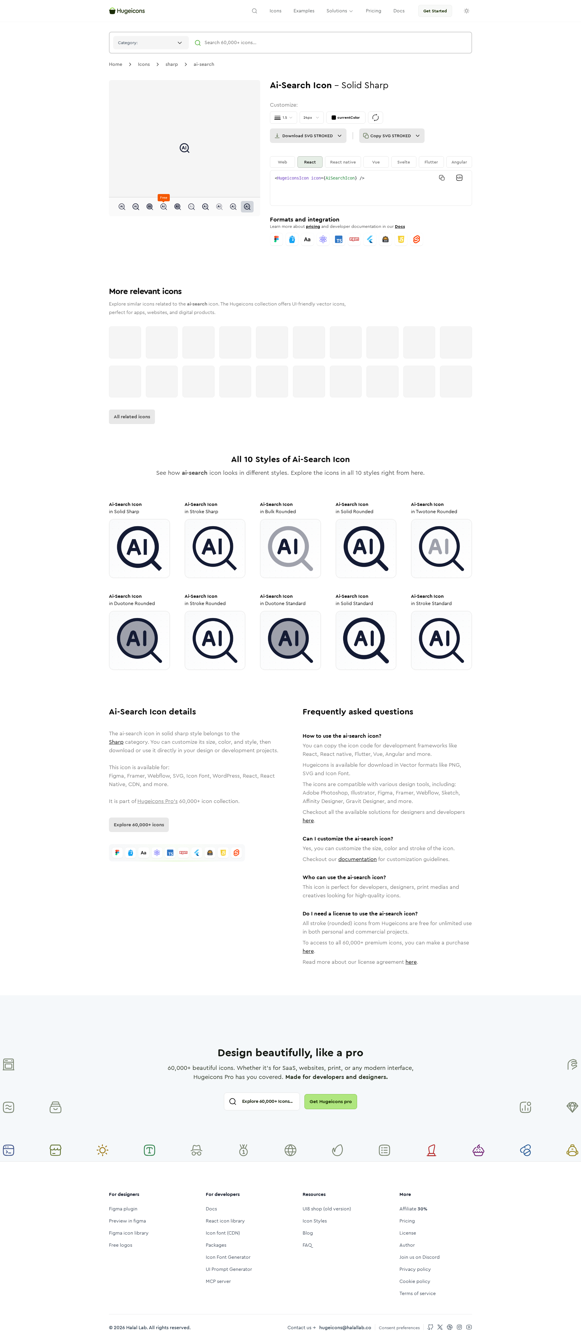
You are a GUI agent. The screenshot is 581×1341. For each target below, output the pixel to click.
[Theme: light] (466, 10)
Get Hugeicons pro (331, 1101)
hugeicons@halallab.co (345, 1327)
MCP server (218, 1281)
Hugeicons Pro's (157, 801)
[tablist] (371, 162)
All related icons (132, 416)
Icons (144, 64)
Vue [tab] (376, 162)
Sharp (116, 742)
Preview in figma (127, 1220)
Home (115, 64)
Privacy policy (415, 1269)
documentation (357, 859)
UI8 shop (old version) (327, 1208)
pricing (313, 226)
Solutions (337, 10)
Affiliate (413, 1208)
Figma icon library (129, 1232)
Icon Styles (315, 1220)
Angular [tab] (459, 162)
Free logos (120, 1245)
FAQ (307, 1245)
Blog (308, 1232)
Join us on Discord (419, 1257)
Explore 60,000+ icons (139, 824)
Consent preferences (399, 1328)
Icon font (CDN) (223, 1232)
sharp (172, 64)
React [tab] (310, 162)
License (407, 1232)
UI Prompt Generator (229, 1269)
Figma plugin (123, 1208)
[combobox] (151, 42)
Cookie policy (414, 1281)
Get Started (435, 11)
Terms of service (417, 1293)
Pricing (407, 1220)
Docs (400, 226)
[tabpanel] (371, 188)
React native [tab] (343, 162)
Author (407, 1245)
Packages (216, 1245)
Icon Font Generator (228, 1257)
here (308, 820)
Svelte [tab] (403, 162)
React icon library (225, 1220)
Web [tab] (282, 162)
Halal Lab (136, 1327)
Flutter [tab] (431, 162)
